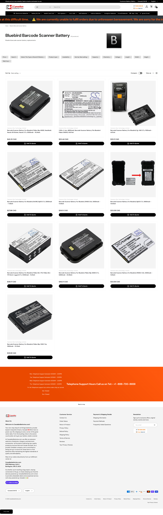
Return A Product (65, 424)
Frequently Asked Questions (102, 424)
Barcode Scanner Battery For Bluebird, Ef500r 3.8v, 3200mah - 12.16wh (131, 274)
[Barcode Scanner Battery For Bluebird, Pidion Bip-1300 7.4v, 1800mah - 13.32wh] (30, 317)
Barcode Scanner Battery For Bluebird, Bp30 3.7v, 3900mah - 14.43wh (130, 203)
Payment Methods (99, 421)
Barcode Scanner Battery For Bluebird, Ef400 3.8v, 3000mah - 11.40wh (79, 203)
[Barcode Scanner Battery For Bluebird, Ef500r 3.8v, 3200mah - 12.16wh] (133, 245)
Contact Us (63, 418)
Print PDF (6, 511)
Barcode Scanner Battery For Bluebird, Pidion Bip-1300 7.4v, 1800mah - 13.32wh (27, 345)
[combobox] (77, 7)
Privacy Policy (64, 428)
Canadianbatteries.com (15, 499)
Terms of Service (65, 438)
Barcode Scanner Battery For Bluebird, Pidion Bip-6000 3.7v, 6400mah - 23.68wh (79, 274)
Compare (134, 73)
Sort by (7, 73)
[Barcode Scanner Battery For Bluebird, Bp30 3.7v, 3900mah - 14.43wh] (133, 174)
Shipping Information (99, 418)
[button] (151, 6)
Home (6, 26)
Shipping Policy (64, 435)
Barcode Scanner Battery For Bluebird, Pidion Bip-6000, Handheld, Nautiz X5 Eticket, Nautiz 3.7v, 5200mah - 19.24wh (29, 131)
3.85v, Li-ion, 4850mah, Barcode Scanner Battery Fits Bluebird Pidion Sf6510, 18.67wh (79, 131)
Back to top (81, 404)
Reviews (62, 441)
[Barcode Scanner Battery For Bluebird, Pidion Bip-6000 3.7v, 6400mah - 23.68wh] (81, 245)
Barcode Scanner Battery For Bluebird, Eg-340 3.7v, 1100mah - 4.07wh (131, 131)
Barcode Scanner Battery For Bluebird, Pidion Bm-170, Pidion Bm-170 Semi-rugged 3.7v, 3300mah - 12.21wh (29, 274)
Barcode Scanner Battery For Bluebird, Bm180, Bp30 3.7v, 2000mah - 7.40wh (29, 203)
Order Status (64, 421)
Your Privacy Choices (66, 445)
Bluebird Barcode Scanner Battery (18, 26)
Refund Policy (64, 431)
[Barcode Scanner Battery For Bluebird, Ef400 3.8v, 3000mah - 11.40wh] (81, 174)
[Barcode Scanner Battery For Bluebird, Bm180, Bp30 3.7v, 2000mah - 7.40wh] (30, 174)
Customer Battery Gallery (127, 1)
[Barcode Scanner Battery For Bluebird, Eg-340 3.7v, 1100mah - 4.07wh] (133, 103)
